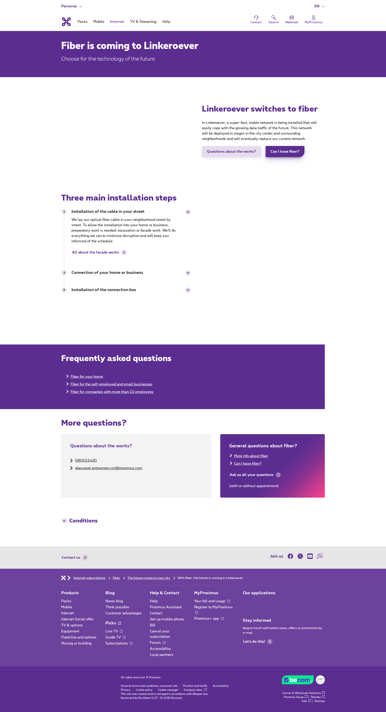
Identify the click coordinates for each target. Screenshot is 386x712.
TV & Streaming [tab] (143, 21)
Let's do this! (254, 641)
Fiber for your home (87, 376)
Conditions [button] (83, 521)
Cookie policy (144, 690)
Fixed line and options (78, 637)
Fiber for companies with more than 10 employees (112, 392)
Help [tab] (166, 21)
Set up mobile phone (167, 619)
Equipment (70, 631)
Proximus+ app (207, 618)
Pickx (111, 623)
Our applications (259, 593)
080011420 (86, 460)
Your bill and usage (210, 601)
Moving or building (76, 643)
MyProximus (206, 593)
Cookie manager (168, 690)
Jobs (304, 701)
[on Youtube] (310, 556)
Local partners (161, 655)
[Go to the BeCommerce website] (303, 681)
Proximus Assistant (166, 607)
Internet (67, 613)
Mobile (66, 607)
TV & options (72, 625)
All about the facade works (95, 252)
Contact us (71, 557)
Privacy (125, 690)
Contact (156, 613)
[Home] (63, 577)
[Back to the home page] (66, 21)
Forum (156, 642)
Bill (152, 625)
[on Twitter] (300, 556)
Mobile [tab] (98, 21)
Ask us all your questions (251, 476)
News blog (114, 601)
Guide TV (113, 637)
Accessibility (160, 649)
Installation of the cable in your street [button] (108, 212)
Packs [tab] (83, 21)
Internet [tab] (117, 21)
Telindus (316, 697)
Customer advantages (123, 613)
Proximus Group (294, 697)
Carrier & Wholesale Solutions (301, 693)
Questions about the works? (231, 151)
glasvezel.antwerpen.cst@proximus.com (108, 468)
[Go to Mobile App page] (247, 602)
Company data (193, 690)
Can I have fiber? (285, 151)
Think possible (117, 607)
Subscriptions (117, 643)
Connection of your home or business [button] (107, 273)
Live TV (112, 631)
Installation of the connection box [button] (103, 290)
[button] (320, 6)
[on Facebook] (291, 556)
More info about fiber (251, 456)
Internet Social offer (77, 619)
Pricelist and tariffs (195, 686)
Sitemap (319, 701)
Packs (66, 601)
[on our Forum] (320, 556)
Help (154, 601)
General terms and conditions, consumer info (149, 686)
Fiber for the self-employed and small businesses (111, 384)
